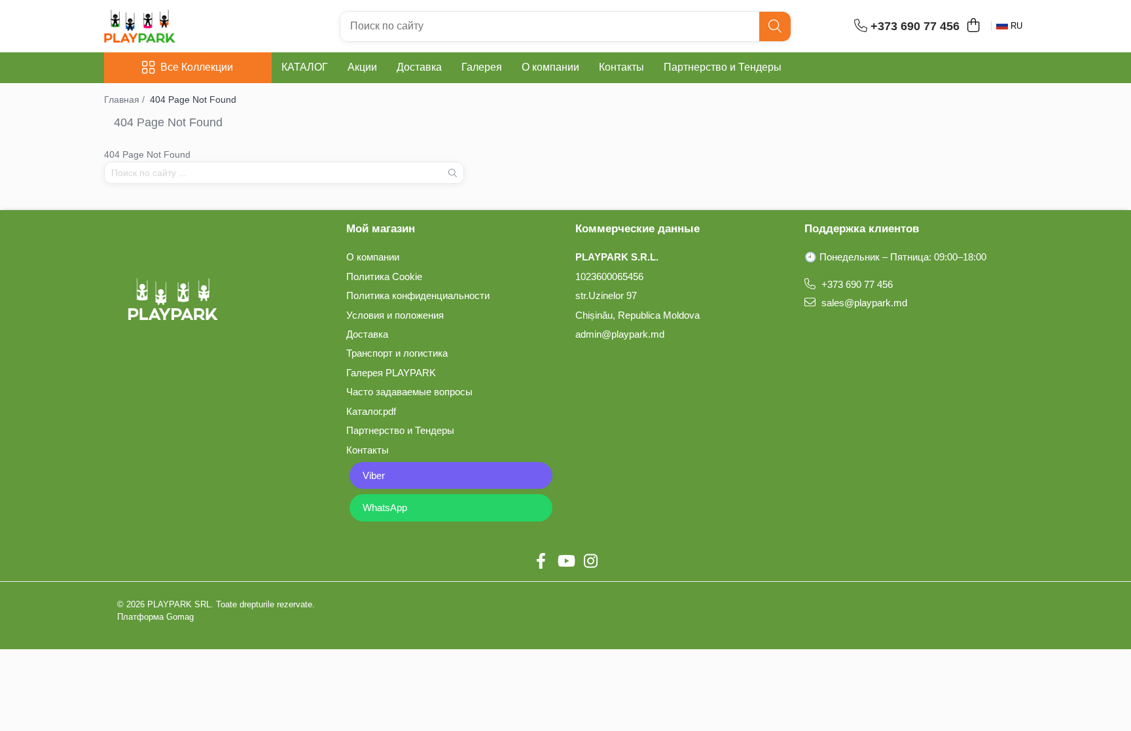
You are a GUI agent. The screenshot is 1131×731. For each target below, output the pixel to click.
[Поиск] (775, 26)
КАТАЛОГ (304, 67)
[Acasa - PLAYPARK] (169, 26)
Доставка (419, 67)
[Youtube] (565, 561)
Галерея (481, 67)
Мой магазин (380, 229)
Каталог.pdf (371, 411)
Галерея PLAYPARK (391, 372)
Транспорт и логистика (397, 353)
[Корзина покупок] (973, 26)
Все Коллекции (196, 67)
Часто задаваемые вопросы (409, 391)
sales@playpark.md (863, 302)
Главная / (125, 99)
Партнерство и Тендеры (722, 67)
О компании (550, 67)
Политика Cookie (384, 276)
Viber (374, 475)
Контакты (621, 67)
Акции (362, 67)
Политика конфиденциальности (418, 295)
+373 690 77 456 (856, 284)
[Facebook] (541, 561)
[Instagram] (590, 561)
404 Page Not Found (193, 99)
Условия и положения (395, 315)
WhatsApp (385, 507)
